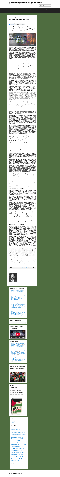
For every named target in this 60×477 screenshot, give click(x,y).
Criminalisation (14, 437)
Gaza (18, 438)
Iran (18, 444)
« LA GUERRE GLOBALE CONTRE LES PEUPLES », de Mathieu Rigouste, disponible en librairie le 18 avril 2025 (18, 313)
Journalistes (22, 444)
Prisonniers (21, 452)
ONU (12, 452)
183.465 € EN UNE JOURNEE (16, 297)
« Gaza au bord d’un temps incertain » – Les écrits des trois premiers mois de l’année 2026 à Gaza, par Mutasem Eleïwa (18, 303)
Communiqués (38, 9)
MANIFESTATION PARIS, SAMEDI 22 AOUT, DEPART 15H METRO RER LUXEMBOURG (17, 291)
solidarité (20, 459)
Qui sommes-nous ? (15, 420)
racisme (16, 454)
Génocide (18, 441)
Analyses (24, 9)
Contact (13, 421)
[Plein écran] (24, 337)
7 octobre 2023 (15, 428)
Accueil (13, 9)
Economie (12, 438)
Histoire (19, 443)
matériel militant (16, 448)
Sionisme (13, 459)
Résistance (19, 456)
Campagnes (46, 9)
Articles (18, 9)
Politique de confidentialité (16, 468)
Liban (25, 444)
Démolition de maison (21, 437)
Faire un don (14, 422)
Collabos (13, 434)
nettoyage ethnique (16, 450)
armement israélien (14, 429)
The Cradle (24, 267)
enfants (16, 438)
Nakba (23, 448)
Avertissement (14, 465)
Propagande (13, 454)
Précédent (29, 16)
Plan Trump (15, 452)
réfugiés (20, 454)
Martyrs (12, 446)
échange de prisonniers (15, 460)
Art (19, 429)
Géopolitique (14, 443)
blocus (17, 432)
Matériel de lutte (18, 446)
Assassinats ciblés (23, 429)
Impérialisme (14, 444)
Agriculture (21, 428)
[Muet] (22, 337)
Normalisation (24, 450)
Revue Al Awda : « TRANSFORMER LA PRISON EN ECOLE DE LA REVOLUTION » (17, 299)
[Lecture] (11, 337)
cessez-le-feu (21, 432)
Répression (13, 456)
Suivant (34, 16)
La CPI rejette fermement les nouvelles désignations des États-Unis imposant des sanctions (18, 353)
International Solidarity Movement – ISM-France (25, 2)
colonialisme (18, 434)
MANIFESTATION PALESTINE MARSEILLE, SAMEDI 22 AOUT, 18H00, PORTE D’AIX (18, 295)
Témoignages (30, 9)
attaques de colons (15, 431)
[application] (17, 334)
